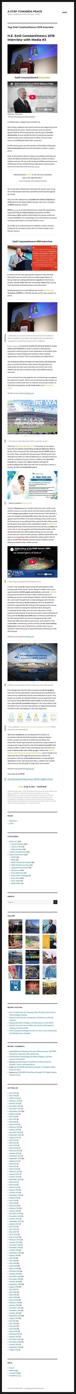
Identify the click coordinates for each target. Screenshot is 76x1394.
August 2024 (14, 1137)
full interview (30, 393)
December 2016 (14, 1339)
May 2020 (13, 1232)
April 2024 (13, 1145)
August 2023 (13, 1161)
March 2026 (13, 1098)
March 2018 (13, 1300)
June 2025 (12, 1119)
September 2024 (15, 1135)
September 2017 (15, 1316)
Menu (64, 12)
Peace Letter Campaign (19, 875)
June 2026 (13, 1093)
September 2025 (15, 1111)
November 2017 (14, 1310)
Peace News (15, 878)
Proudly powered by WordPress (34, 1388)
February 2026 (14, 1101)
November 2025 (15, 1109)
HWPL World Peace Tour (20, 865)
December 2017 (14, 1308)
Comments (15, 1373)
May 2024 (12, 1143)
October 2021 (14, 1192)
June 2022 (12, 1182)
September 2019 (15, 1253)
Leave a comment (34, 803)
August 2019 (13, 1255)
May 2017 (12, 1326)
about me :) (13, 821)
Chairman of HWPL (47, 795)
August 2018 (13, 1287)
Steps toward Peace (16, 855)
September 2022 (15, 1179)
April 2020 (13, 1234)
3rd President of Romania (41, 793)
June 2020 (13, 1229)
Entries (13, 1370)
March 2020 (13, 1237)
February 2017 (14, 1334)
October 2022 (14, 1177)
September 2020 (15, 1221)
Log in (11, 1368)
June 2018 (12, 1292)
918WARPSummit (13, 795)
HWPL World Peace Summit (31, 791)
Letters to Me (16, 847)
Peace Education (17, 873)
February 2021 (14, 1208)
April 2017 (13, 1329)
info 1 (33, 166)
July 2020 (12, 1227)
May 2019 (12, 1263)
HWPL (13, 860)
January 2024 (14, 1153)
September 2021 (15, 1195)
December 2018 (15, 1276)
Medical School (17, 849)
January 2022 (14, 1190)
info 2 (37, 166)
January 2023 (14, 1174)
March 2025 (13, 1124)
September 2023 (15, 1158)
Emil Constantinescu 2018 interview (38, 797)
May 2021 (12, 1203)
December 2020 (15, 1213)
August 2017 (13, 1318)
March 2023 (13, 1169)
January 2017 (14, 1337)
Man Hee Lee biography (17, 803)
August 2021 (13, 1198)
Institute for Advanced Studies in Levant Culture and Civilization (26, 801)
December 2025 (15, 1106)
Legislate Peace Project (19, 868)
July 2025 (12, 1117)
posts (11, 823)
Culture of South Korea (17, 852)
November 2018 (15, 1279)
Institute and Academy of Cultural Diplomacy (40, 799)
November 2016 (15, 1342)
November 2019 (15, 1247)
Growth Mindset (17, 844)
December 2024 (15, 1132)
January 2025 (14, 1130)
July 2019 (12, 1258)
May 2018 (12, 1295)
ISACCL (48, 801)
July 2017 (12, 1321)
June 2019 (12, 1261)
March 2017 (13, 1331)
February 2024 (14, 1151)
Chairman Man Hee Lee (34, 795)
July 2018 (12, 1289)
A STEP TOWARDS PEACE (25, 11)
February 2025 (14, 1127)
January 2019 (14, 1274)
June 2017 (12, 1323)
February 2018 (14, 1303)
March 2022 (13, 1187)
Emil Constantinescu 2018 (19, 797)
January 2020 (14, 1242)
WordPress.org (14, 1376)
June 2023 (12, 1164)
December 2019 (14, 1245)
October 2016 (14, 1344)
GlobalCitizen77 (15, 1057)
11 (39, 435)
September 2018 (15, 1284)
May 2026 (12, 1096)
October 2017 (14, 1313)
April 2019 (13, 1266)
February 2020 (14, 1240)
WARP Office (15, 883)
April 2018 (13, 1297)
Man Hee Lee (44, 791)
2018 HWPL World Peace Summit (23, 793)
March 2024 (13, 1148)
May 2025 (12, 1122)
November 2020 (15, 1216)
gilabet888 (13, 1051)
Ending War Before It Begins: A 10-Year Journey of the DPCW (31, 1023)
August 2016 (13, 1350)
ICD (25, 799)
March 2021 (13, 1206)
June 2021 (12, 1200)
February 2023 (14, 1172)
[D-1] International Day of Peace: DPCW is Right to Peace (30, 779)
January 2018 (14, 1305)
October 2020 (14, 1219)
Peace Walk (15, 881)
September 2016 (15, 1347)
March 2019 (13, 1268)
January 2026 (14, 1103)
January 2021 (14, 1211)
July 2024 (12, 1140)
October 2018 (14, 1282)
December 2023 (15, 1156)
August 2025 (13, 1114)
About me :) (13, 841)
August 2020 (14, 1224)
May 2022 (12, 1185)
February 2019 (14, 1271)
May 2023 (12, 1166)
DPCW (10, 797)
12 (40, 435)
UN (26, 803)
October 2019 (14, 1250)
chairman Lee (23, 795)
